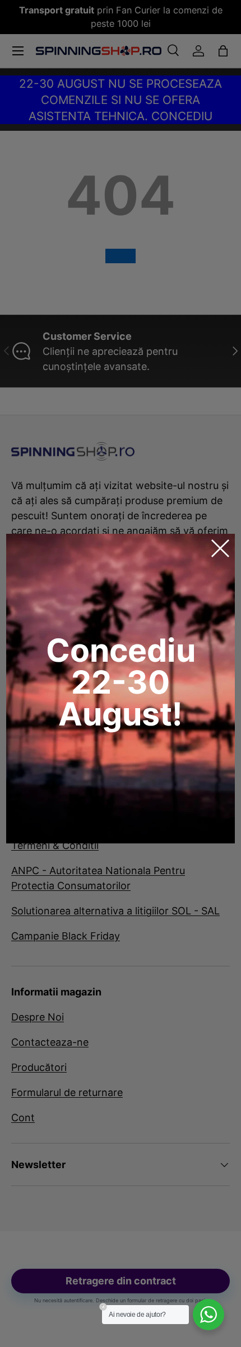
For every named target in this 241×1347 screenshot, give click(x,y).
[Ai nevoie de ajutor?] (208, 1314)
